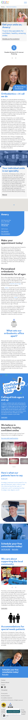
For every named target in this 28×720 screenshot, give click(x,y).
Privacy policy (4, 693)
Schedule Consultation (13, 711)
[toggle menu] (25, 2)
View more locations (11, 7)
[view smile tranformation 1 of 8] (14, 461)
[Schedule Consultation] (4, 715)
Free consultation (5, 233)
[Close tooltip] (19, 709)
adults (15, 297)
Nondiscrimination (5, 695)
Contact (3, 680)
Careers (3, 684)
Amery (3, 7)
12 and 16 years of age (15, 283)
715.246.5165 (4, 225)
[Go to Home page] (5, 2)
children (7, 288)
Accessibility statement (6, 698)
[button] (12, 58)
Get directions (5, 231)
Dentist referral (5, 682)
